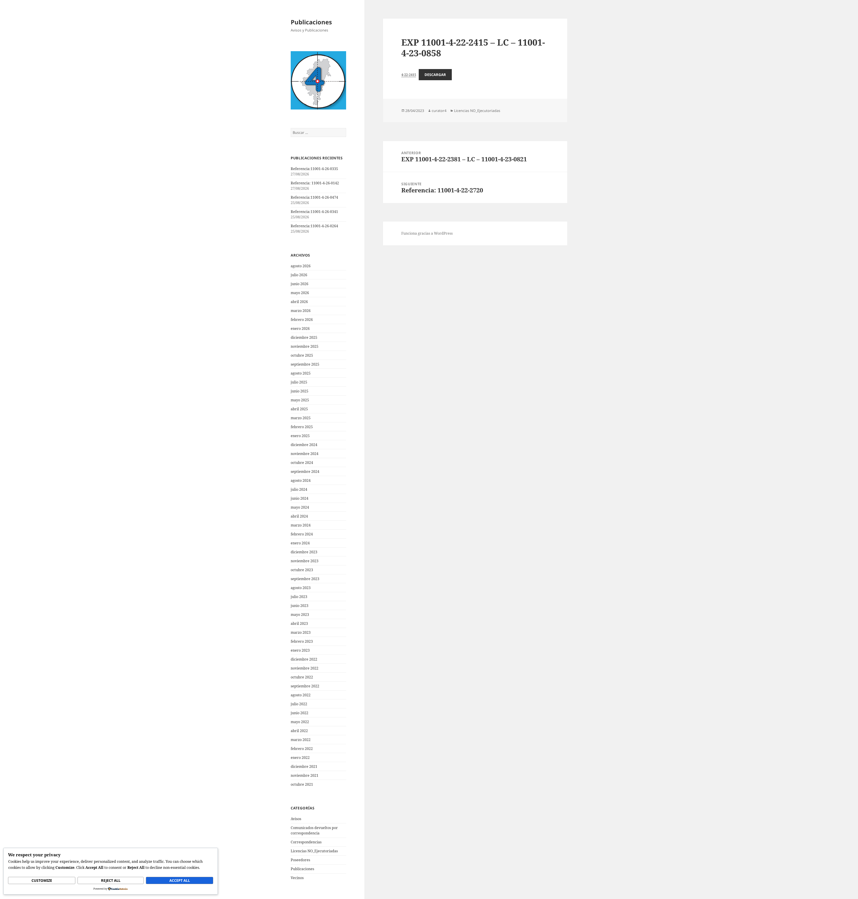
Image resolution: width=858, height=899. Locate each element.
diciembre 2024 (304, 444)
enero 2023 (300, 650)
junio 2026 (299, 283)
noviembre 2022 (304, 668)
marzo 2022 (301, 739)
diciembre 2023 (304, 552)
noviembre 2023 (304, 560)
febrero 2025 (302, 426)
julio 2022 (299, 703)
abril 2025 (299, 408)
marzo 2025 (301, 417)
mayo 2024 (300, 507)
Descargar (435, 74)
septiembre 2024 (305, 471)
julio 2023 (299, 596)
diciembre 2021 (304, 766)
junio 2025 (299, 391)
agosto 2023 (301, 587)
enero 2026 (300, 328)
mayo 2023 (300, 614)
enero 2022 (300, 757)
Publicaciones (311, 22)
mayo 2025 (300, 400)
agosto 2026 (301, 265)
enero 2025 (300, 435)
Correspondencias (306, 842)
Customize (42, 880)
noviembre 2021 (304, 775)
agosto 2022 (301, 695)
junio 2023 (299, 605)
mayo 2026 (300, 292)
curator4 (439, 110)
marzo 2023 (301, 632)
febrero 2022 (302, 748)
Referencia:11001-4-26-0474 (314, 197)
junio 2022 (299, 712)
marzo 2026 (301, 310)
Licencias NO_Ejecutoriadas (314, 850)
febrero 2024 (302, 534)
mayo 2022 (300, 721)
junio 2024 (299, 498)
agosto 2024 (301, 480)
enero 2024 (300, 543)
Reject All (110, 880)
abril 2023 (299, 623)
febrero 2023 (302, 641)
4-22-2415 (408, 74)
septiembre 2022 (305, 686)
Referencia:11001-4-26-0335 (314, 168)
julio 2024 (299, 489)
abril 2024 (299, 516)
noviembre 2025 (304, 346)
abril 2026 (299, 301)
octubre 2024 (302, 462)
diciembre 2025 (304, 337)
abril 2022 (299, 730)
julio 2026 (299, 274)
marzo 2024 (301, 525)
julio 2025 (299, 382)
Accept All (179, 880)
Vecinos (297, 877)
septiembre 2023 (305, 578)
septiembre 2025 (305, 364)
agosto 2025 (301, 373)
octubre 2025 (302, 355)
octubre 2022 (302, 677)
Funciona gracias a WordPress (427, 233)
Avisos (296, 818)
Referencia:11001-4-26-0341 (314, 211)
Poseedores (300, 859)
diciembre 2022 (304, 659)
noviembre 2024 (304, 453)
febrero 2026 (302, 319)
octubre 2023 (302, 569)
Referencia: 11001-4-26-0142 (315, 183)
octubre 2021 (302, 784)
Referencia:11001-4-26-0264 (314, 225)
